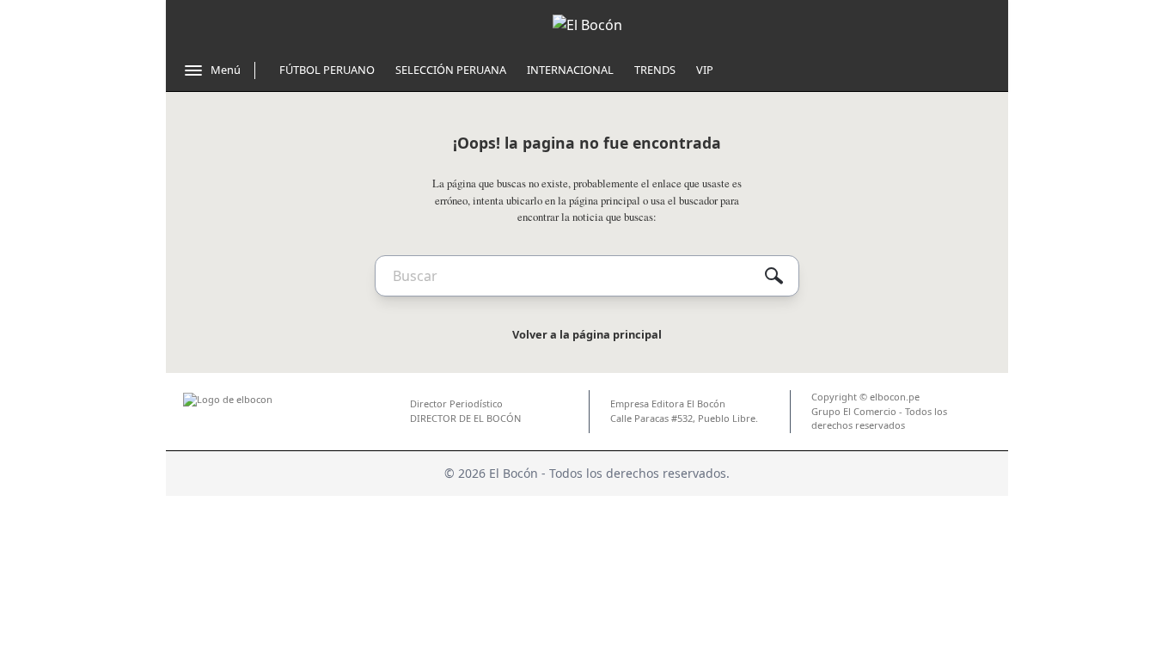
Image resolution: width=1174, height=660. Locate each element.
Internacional (570, 69)
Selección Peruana (450, 69)
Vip (704, 69)
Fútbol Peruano (327, 69)
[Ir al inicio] (587, 25)
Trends (655, 69)
